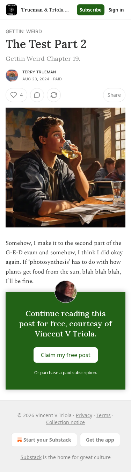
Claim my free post (65, 355)
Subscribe (91, 10)
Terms (103, 415)
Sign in (116, 10)
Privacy (84, 415)
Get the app (100, 439)
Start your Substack (47, 439)
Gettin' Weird (24, 31)
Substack (31, 457)
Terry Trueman (39, 72)
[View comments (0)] (37, 95)
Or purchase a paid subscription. (65, 373)
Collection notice (65, 422)
